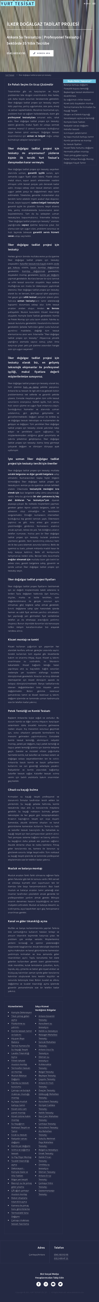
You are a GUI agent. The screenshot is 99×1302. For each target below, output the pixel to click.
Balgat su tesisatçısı (48, 1149)
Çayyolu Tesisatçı (47, 1079)
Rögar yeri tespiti (19, 1179)
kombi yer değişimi (49, 275)
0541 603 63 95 (61, 1254)
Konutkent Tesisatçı (48, 1101)
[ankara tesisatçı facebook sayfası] (38, 1284)
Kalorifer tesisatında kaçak (33, 263)
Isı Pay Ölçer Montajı (21, 1157)
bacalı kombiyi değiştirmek (44, 267)
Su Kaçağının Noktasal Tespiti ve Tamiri (20, 1127)
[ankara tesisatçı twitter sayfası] (60, 1284)
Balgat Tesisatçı (46, 1071)
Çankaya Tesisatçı (47, 1123)
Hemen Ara (43, 53)
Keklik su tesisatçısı (48, 1031)
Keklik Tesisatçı (46, 1112)
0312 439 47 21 (61, 1258)
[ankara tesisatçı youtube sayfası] (53, 1284)
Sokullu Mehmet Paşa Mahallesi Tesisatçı (47, 1142)
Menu (87, 3)
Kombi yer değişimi (20, 1146)
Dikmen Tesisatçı (47, 1172)
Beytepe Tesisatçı (47, 1075)
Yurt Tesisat (9, 75)
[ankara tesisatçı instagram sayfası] (46, 1284)
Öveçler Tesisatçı (47, 1090)
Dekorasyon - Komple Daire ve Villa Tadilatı (19, 1172)
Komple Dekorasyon (21, 1012)
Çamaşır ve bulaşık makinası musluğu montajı (20, 1094)
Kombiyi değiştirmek (33, 271)
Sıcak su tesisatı (19, 1134)
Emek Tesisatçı (46, 1153)
